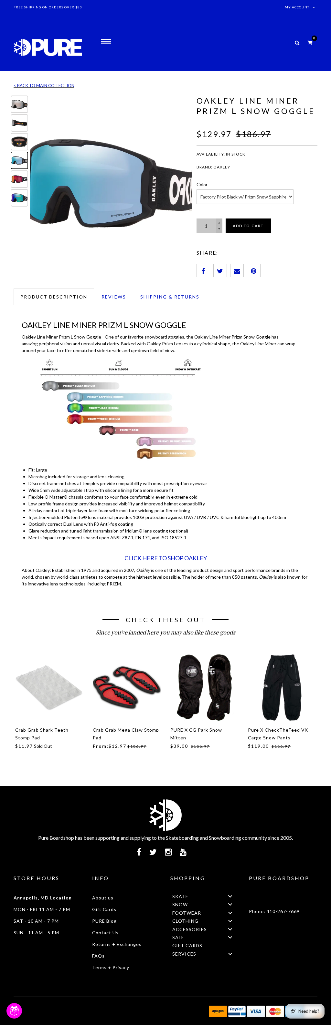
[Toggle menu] (230, 896)
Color (202, 184)
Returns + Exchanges (117, 944)
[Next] (182, 182)
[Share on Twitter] (220, 270)
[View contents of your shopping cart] (309, 42)
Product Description (53, 296)
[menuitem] (204, 896)
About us (102, 897)
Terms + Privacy (110, 967)
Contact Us (105, 932)
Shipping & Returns (169, 296)
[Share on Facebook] (203, 270)
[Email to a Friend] (237, 270)
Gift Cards (104, 909)
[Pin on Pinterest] (254, 270)
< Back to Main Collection (44, 85)
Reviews (113, 296)
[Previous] (39, 182)
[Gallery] (100, 182)
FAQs (98, 956)
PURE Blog (104, 921)
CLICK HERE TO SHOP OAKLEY (165, 558)
